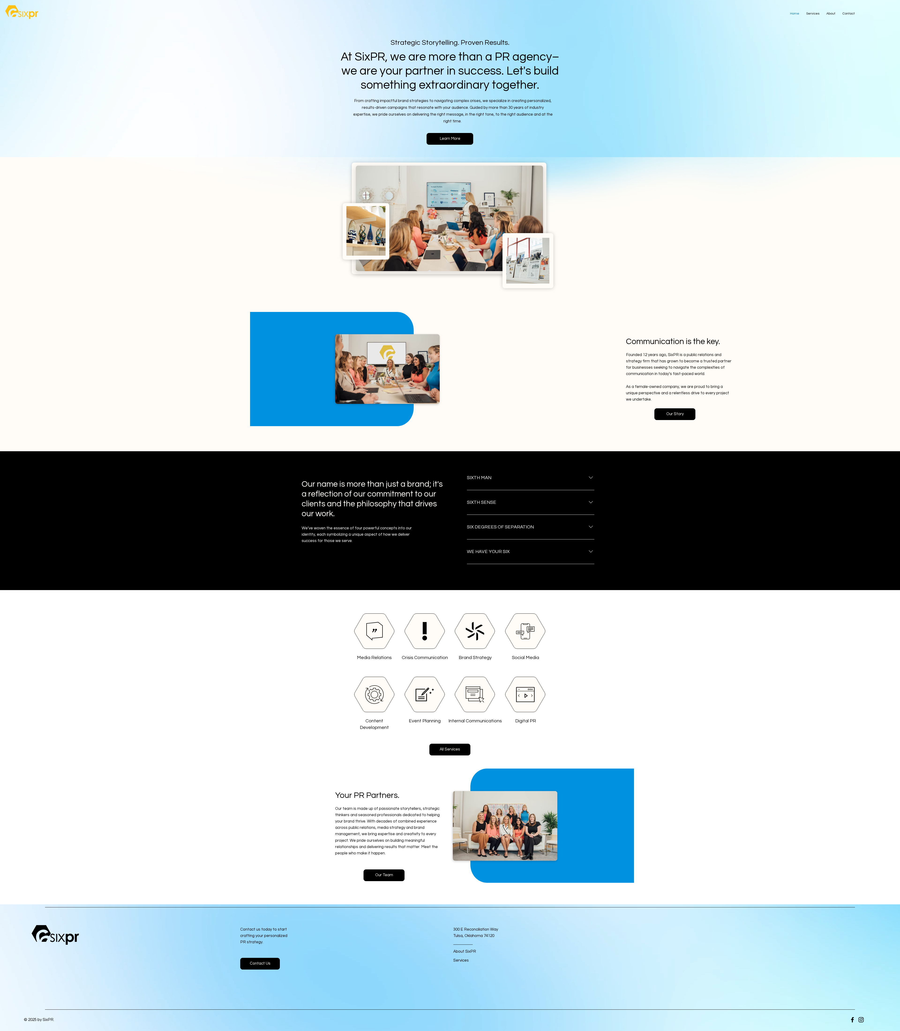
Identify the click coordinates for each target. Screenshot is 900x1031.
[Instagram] (861, 1019)
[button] (260, 964)
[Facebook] (852, 1019)
